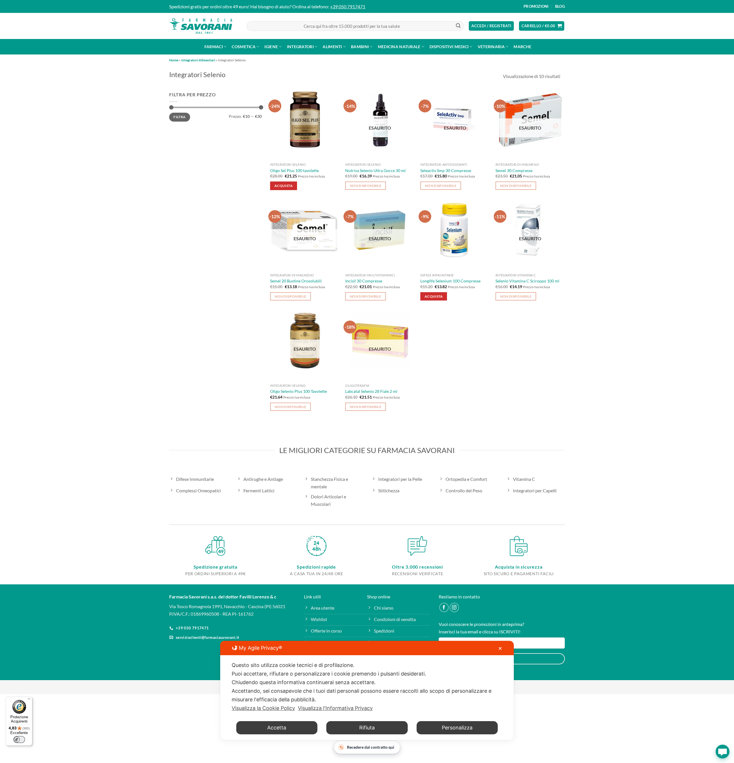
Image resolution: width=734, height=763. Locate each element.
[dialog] (367, 690)
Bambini (360, 46)
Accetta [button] (276, 728)
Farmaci (213, 46)
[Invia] (458, 26)
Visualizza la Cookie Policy (263, 708)
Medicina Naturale (399, 46)
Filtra (179, 117)
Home (173, 60)
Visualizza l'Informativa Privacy (335, 708)
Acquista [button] (283, 186)
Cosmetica (243, 46)
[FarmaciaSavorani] (200, 26)
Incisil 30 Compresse (363, 280)
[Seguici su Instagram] (454, 607)
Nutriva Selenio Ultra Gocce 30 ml (375, 170)
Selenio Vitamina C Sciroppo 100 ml (527, 280)
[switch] (19, 739)
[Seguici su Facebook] (444, 607)
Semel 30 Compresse (513, 170)
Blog (560, 6)
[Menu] (29, 700)
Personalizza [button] (457, 728)
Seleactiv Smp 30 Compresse (445, 170)
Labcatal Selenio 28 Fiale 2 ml (371, 391)
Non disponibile (365, 186)
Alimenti (332, 46)
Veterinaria (491, 46)
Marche (522, 46)
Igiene (271, 46)
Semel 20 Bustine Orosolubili (296, 280)
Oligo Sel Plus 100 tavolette (294, 170)
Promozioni (536, 6)
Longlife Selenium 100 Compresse (450, 280)
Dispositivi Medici (449, 46)
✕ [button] (500, 648)
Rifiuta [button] (367, 728)
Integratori (300, 46)
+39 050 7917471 (347, 6)
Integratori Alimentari (198, 60)
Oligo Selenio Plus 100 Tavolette (298, 391)
